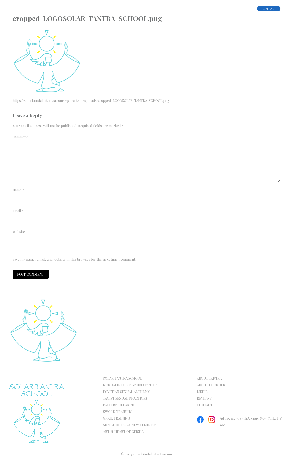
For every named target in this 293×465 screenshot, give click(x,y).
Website (19, 231)
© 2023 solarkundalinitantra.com (146, 454)
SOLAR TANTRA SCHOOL (122, 378)
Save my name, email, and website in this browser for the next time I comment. (74, 259)
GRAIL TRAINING (116, 418)
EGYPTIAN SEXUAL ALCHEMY (126, 391)
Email (18, 211)
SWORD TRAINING (117, 411)
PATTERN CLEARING (119, 405)
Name (18, 190)
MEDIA (211, 9)
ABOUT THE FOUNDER (71, 9)
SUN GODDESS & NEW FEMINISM (130, 425)
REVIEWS (237, 9)
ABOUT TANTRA (209, 378)
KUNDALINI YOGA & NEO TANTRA (130, 385)
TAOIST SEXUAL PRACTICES (125, 398)
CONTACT (268, 9)
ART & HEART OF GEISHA (123, 431)
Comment (20, 137)
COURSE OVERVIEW (119, 9)
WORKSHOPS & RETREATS (171, 9)
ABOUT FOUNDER (211, 385)
